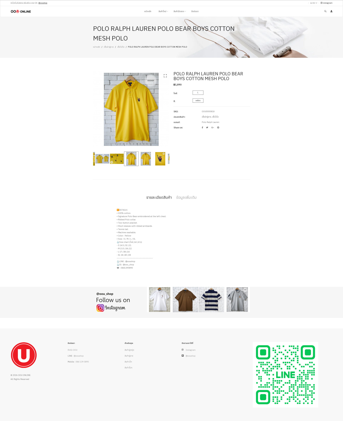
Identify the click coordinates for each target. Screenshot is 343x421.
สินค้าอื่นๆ (128, 367)
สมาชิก (312, 3)
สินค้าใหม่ (162, 11)
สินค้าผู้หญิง (129, 350)
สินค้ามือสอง (179, 11)
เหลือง (198, 100)
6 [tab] (133, 144)
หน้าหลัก (147, 11)
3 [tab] (123, 144)
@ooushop (79, 356)
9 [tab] (143, 144)
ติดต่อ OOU (72, 350)
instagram (327, 3)
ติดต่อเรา (195, 11)
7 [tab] (137, 144)
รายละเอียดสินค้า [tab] (159, 197)
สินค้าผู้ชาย (129, 356)
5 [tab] (130, 144)
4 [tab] (127, 144)
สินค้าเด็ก (128, 361)
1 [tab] (117, 144)
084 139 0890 (82, 361)
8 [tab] (140, 144)
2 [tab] (120, 144)
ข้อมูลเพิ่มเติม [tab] (186, 197)
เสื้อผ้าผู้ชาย (109, 47)
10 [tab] (147, 144)
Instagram (190, 350)
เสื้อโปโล (120, 47)
